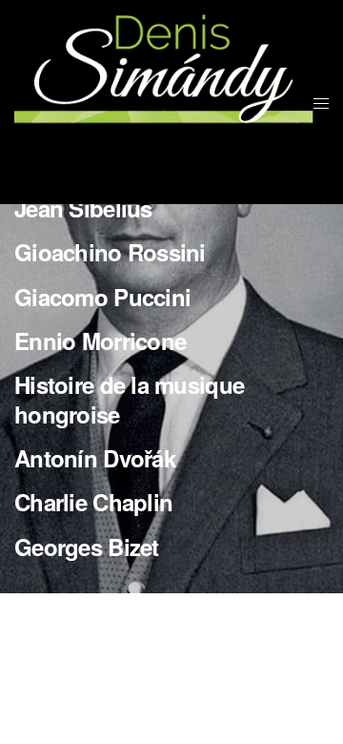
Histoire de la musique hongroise (129, 399)
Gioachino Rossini (110, 252)
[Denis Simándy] (163, 102)
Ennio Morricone (100, 340)
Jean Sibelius (83, 208)
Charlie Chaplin (93, 502)
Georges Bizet (86, 546)
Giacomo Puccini (102, 296)
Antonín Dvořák (94, 458)
